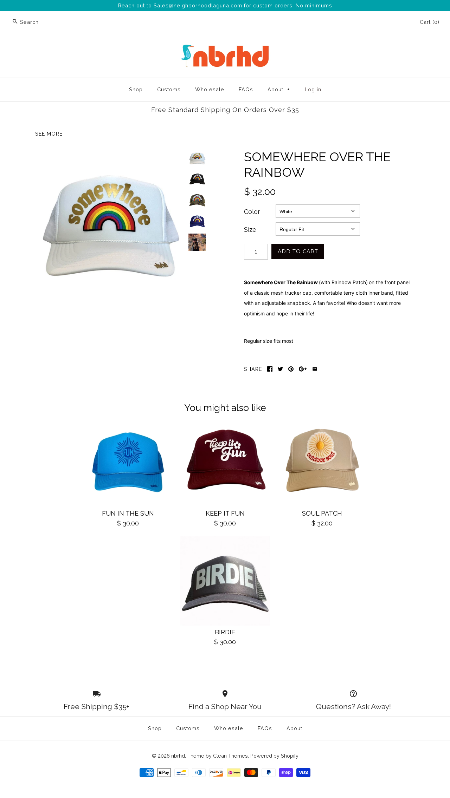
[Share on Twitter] (280, 369)
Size (250, 229)
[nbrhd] (225, 46)
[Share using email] (314, 369)
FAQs (246, 89)
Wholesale (209, 89)
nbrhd (178, 756)
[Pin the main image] (291, 369)
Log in (313, 89)
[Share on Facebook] (269, 369)
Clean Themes (230, 756)
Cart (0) (429, 22)
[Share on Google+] (303, 369)
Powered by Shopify (274, 756)
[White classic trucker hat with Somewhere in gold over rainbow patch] (110, 224)
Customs (169, 89)
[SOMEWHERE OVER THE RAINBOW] (197, 179)
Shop (136, 89)
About (279, 89)
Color (252, 211)
